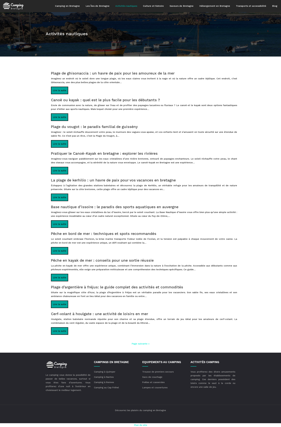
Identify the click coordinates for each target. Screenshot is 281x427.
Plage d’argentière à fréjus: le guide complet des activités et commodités (117, 287)
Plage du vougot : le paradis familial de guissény (94, 127)
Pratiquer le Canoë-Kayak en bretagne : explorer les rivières (104, 153)
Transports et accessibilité (251, 6)
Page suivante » (140, 343)
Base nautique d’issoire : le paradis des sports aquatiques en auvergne (114, 207)
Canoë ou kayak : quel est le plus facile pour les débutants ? (105, 100)
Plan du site (140, 425)
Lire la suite (59, 90)
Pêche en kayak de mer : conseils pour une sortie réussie (102, 260)
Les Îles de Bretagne (97, 6)
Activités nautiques (126, 6)
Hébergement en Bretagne (214, 6)
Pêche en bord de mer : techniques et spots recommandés (103, 234)
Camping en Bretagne (67, 6)
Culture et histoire (153, 6)
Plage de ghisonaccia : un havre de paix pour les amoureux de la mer (113, 73)
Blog (274, 6)
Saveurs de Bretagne (181, 6)
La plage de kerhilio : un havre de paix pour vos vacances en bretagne (113, 180)
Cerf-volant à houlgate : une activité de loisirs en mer (99, 314)
